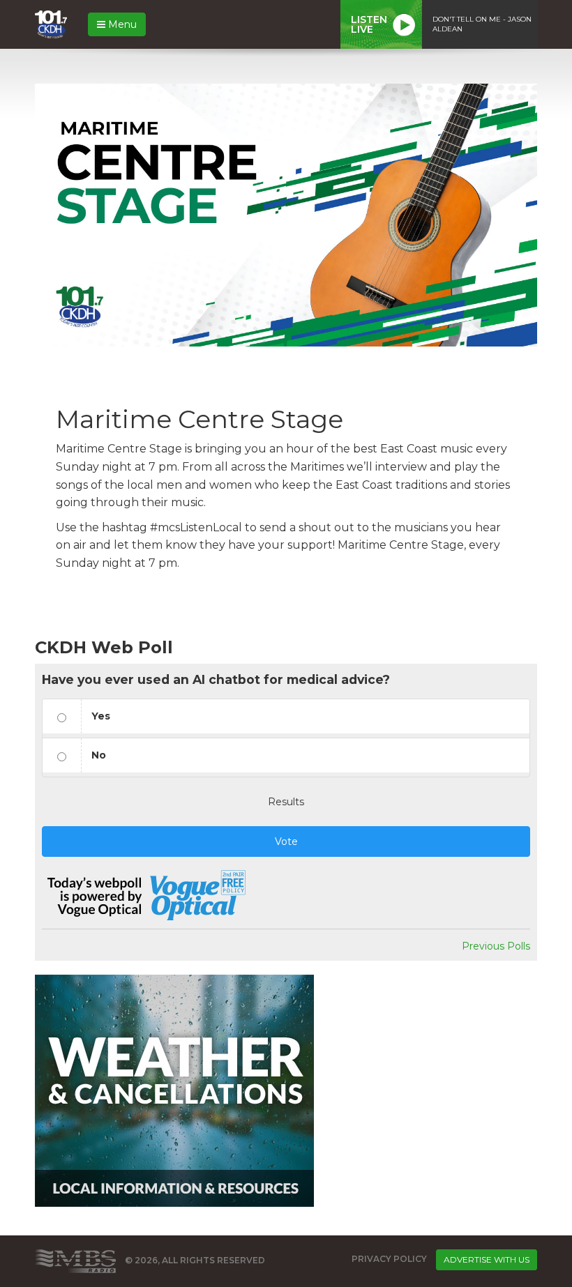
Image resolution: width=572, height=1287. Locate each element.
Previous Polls (496, 946)
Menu (121, 24)
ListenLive (369, 24)
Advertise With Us (486, 1259)
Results (286, 801)
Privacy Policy (389, 1259)
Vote (286, 841)
